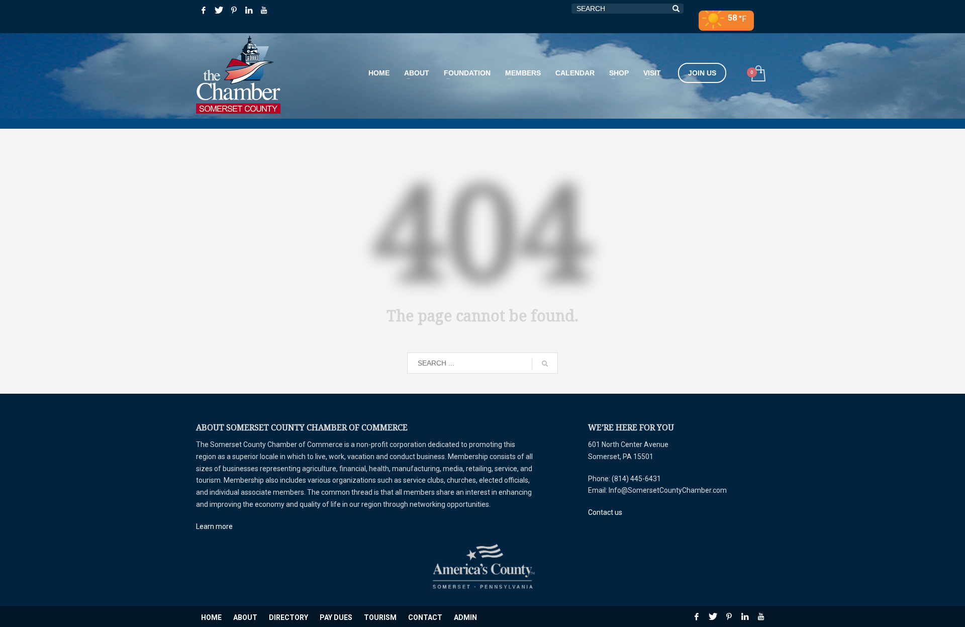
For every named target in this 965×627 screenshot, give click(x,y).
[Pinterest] (233, 10)
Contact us (605, 512)
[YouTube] (263, 10)
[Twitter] (218, 10)
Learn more (214, 526)
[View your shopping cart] (757, 74)
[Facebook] (203, 10)
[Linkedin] (248, 10)
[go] (545, 363)
